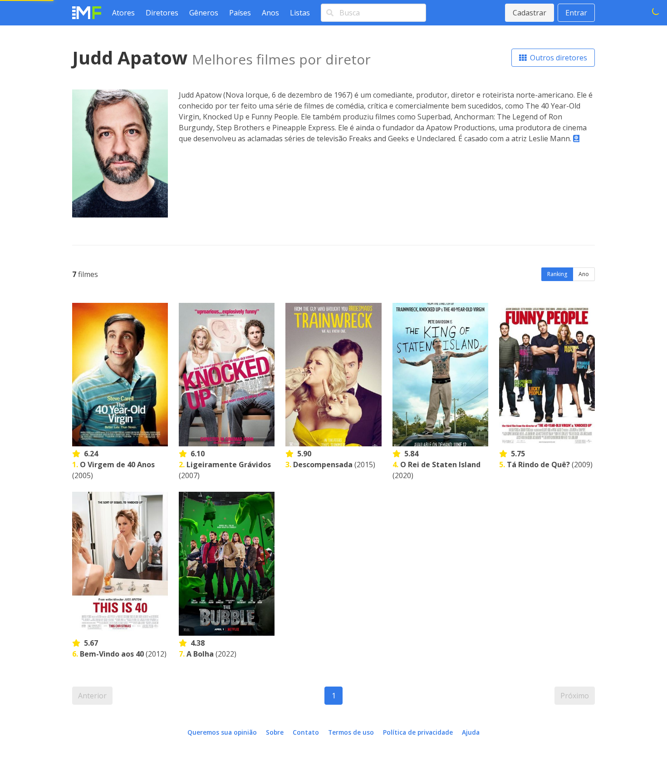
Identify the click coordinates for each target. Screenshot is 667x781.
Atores (123, 13)
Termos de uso (351, 732)
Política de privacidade (418, 732)
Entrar (576, 13)
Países (240, 13)
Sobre (275, 732)
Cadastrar (529, 13)
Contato (306, 732)
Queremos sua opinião (222, 732)
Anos (270, 13)
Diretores (162, 13)
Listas (300, 13)
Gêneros (203, 13)
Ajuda (471, 732)
